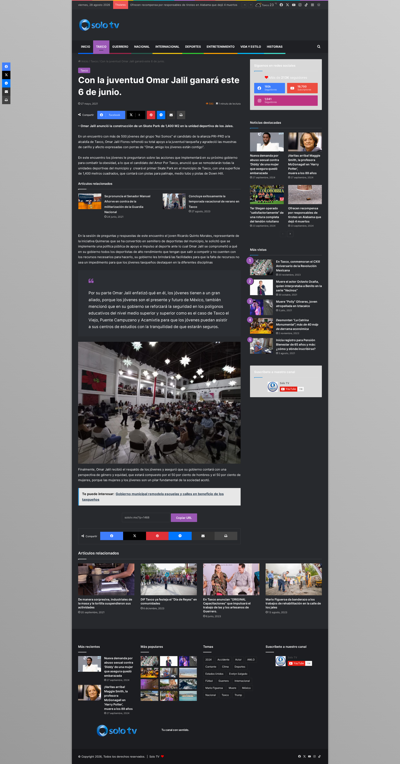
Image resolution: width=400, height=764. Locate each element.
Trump (238, 695)
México (246, 687)
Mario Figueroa (214, 687)
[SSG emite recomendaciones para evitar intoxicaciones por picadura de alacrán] (149, 684)
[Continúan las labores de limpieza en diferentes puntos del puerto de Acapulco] (149, 696)
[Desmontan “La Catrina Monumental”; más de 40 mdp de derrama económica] (261, 326)
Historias (274, 46)
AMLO (251, 659)
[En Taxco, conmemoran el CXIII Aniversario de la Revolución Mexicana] (261, 267)
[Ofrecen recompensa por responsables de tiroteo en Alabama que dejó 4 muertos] (305, 194)
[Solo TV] (99, 25)
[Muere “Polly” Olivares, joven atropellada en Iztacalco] (261, 307)
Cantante (210, 666)
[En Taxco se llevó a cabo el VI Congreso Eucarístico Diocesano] (169, 684)
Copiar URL (184, 517)
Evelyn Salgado (238, 673)
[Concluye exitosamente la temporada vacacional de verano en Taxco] (174, 201)
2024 (208, 659)
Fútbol (209, 680)
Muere (232, 687)
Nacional (142, 46)
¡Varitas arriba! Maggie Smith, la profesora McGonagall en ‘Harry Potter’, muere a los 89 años (304, 164)
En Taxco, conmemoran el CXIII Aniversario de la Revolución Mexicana (298, 266)
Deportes (193, 46)
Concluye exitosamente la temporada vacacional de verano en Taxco (214, 201)
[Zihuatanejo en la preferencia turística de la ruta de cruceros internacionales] (188, 696)
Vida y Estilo (250, 46)
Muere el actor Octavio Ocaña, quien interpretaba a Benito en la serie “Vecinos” (299, 286)
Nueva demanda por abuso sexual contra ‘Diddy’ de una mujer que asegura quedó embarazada (264, 164)
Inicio (85, 46)
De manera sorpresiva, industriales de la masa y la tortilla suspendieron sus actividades (105, 603)
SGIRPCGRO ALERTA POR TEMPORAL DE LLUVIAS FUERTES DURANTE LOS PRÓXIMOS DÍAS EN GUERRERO (199, 4)
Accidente (223, 659)
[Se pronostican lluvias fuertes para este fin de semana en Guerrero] (188, 684)
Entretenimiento (221, 46)
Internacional (167, 46)
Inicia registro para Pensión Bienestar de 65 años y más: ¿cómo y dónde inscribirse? (296, 344)
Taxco (101, 46)
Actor (238, 659)
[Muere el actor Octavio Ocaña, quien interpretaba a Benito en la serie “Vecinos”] (261, 287)
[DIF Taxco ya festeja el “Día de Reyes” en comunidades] (169, 579)
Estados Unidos (214, 673)
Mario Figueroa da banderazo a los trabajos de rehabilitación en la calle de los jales (293, 603)
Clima (225, 666)
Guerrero (120, 46)
